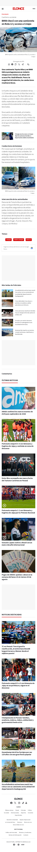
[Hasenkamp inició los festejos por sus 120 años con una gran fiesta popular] (18, 738)
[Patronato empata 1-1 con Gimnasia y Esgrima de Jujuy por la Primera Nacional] (18, 497)
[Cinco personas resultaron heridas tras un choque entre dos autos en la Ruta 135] (7, 313)
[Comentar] (27, 64)
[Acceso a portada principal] (18, 8)
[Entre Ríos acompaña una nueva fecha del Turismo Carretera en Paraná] (18, 464)
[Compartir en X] (19, 64)
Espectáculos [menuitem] (18, 815)
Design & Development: (23, 844)
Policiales (5, 14)
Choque (8, 239)
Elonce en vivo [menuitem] (28, 822)
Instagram (19, 803)
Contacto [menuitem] (25, 835)
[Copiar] (15, 64)
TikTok (23, 803)
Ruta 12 (29, 239)
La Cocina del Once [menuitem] (10, 822)
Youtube (26, 803)
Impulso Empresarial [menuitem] (25, 820)
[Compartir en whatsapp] (9, 64)
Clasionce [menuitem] (19, 822)
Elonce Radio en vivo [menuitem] (18, 825)
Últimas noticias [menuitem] (9, 810)
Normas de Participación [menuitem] (15, 835)
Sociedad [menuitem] (6, 813)
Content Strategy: (14, 844)
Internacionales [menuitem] (15, 813)
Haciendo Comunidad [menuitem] (12, 820)
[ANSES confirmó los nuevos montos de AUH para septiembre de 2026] (18, 398)
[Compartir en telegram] (22, 64)
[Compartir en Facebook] (12, 64)
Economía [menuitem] (30, 813)
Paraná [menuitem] (17, 810)
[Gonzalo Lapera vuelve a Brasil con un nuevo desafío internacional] (18, 529)
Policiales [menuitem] (23, 810)
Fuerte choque (18, 239)
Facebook (11, 803)
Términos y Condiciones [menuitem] (25, 832)
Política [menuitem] (30, 810)
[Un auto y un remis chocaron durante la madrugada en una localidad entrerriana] (7, 322)
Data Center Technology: (18, 844)
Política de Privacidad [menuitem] (11, 832)
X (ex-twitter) (15, 803)
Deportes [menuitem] (23, 813)
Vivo (34, 8)
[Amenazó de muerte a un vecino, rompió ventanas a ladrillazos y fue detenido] (7, 332)
